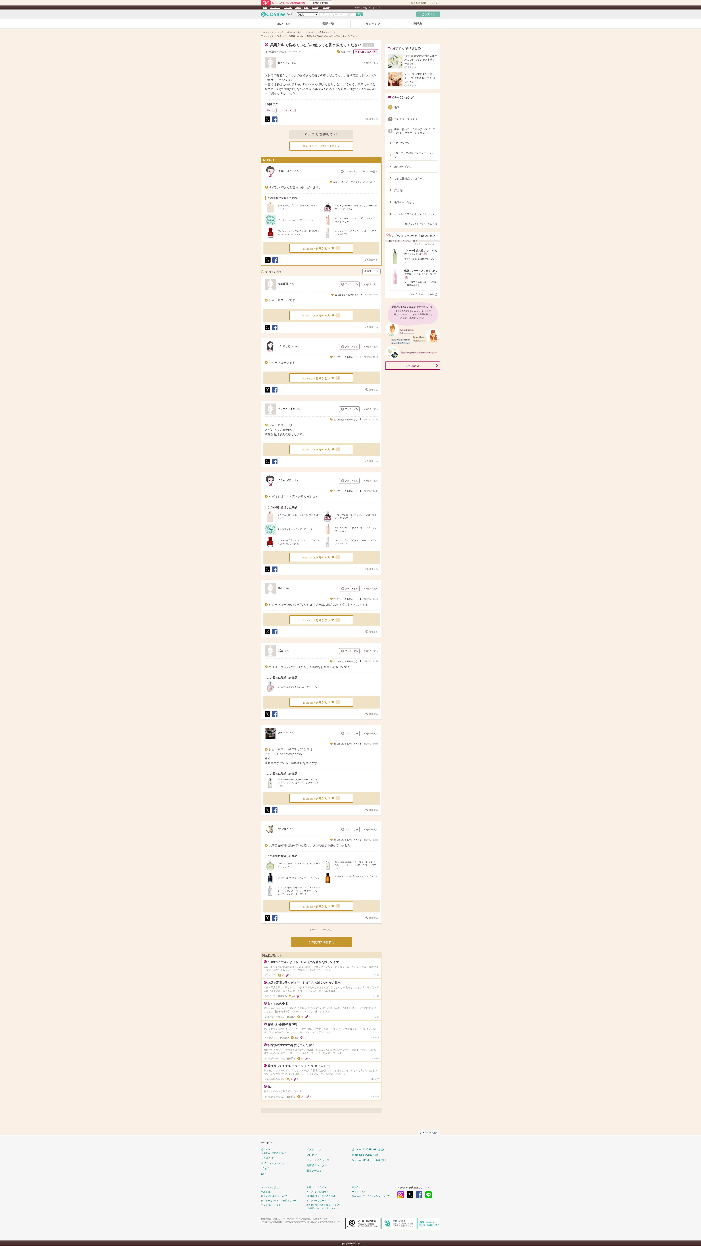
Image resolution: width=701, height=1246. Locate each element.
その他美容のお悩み (275, 52)
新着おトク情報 (320, 3)
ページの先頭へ (430, 1133)
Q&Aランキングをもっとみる (419, 224)
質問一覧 (328, 23)
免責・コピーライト (316, 1187)
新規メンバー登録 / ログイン (321, 146)
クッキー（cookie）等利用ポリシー (278, 1200)
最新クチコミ (314, 1170)
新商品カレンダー (317, 1165)
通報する (373, 119)
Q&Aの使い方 (413, 365)
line (428, 1194)
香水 (269, 110)
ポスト (267, 392)
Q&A (306, 7)
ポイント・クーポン (272, 1163)
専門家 (417, 23)
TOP (265, 7)
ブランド (288, 7)
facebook (419, 1194)
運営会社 (356, 1187)
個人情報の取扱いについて (274, 1196)
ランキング (275, 7)
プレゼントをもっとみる (422, 294)
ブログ (298, 7)
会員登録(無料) (418, 2)
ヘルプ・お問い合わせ (317, 1192)
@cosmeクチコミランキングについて (370, 1196)
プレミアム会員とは (271, 1187)
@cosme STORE (366, 1154)
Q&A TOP (283, 23)
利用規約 (265, 1192)
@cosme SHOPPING (368, 1149)
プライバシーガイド (271, 1205)
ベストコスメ (375, 8)
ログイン (433, 2)
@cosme (274, 1151)
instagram (400, 1194)
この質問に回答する (321, 942)
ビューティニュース (318, 1160)
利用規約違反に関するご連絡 (321, 1196)
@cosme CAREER (370, 1160)
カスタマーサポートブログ (320, 1200)
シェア (274, 392)
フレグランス (285, 110)
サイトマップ (358, 1192)
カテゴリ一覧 (361, 8)
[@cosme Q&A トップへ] (277, 15)
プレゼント (313, 1154)
